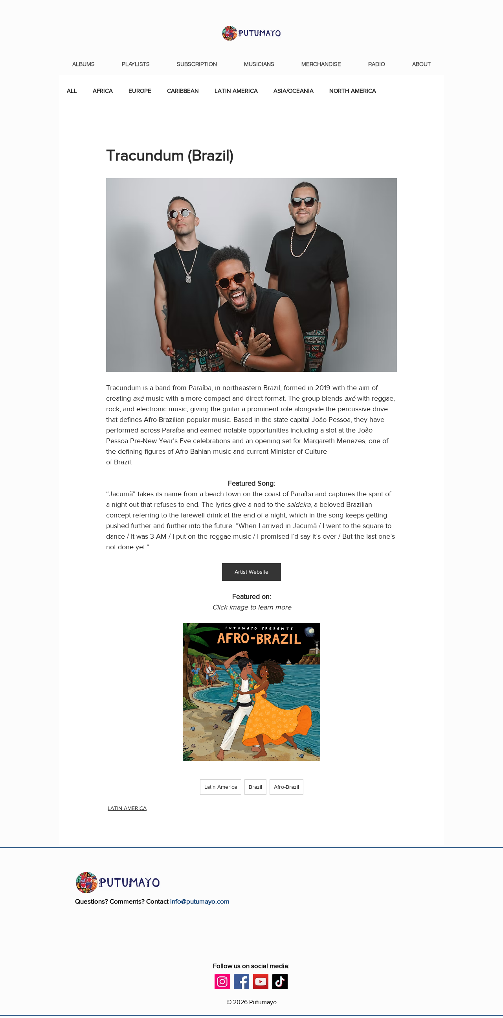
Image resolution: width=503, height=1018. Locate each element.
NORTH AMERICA (352, 90)
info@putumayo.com (199, 901)
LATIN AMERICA (236, 90)
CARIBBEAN (183, 90)
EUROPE (140, 90)
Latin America (220, 787)
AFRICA (103, 90)
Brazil (255, 787)
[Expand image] (310, 633)
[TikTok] (280, 981)
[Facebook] (241, 981)
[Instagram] (222, 981)
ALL (72, 90)
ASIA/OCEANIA (294, 90)
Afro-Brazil (286, 787)
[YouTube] (260, 981)
